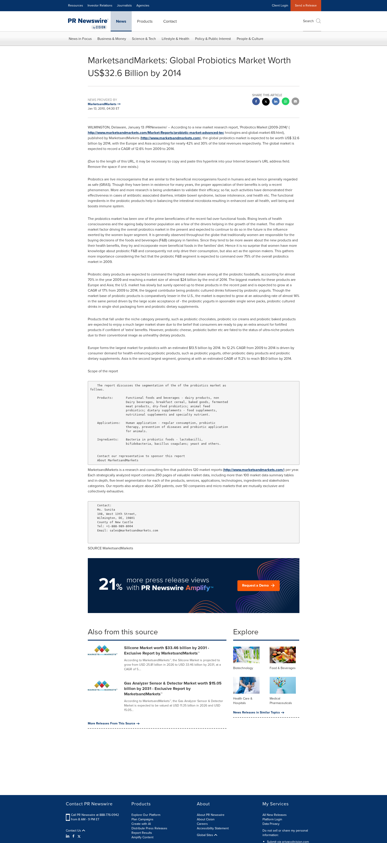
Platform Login (272, 819)
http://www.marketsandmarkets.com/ (254, 469)
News (121, 21)
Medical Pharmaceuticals (281, 700)
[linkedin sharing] (276, 102)
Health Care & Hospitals (242, 700)
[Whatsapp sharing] (285, 102)
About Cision (206, 819)
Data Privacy (271, 823)
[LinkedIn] (68, 836)
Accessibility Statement (213, 828)
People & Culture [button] (250, 38)
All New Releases (274, 815)
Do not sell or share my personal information (285, 832)
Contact (170, 21)
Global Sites (205, 835)
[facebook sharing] (256, 102)
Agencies (142, 5)
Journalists (124, 5)
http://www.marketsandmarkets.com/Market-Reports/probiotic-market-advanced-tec (156, 132)
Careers (202, 823)
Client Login (280, 5)
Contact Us (74, 830)
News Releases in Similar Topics (256, 712)
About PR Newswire (210, 815)
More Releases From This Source (111, 723)
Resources (75, 5)
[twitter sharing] (266, 102)
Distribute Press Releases (149, 828)
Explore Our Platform (145, 815)
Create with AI (141, 823)
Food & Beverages (283, 668)
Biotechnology (243, 668)
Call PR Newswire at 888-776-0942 (95, 815)
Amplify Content (142, 837)
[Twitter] (79, 836)
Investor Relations (100, 5)
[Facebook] (73, 836)
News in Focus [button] (80, 38)
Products (145, 21)
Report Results (141, 832)
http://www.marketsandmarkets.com (170, 138)
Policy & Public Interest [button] (213, 38)
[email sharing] (295, 102)
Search (308, 21)
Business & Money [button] (111, 38)
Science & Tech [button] (144, 38)
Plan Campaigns (142, 819)
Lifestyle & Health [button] (175, 38)
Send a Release (306, 5)
